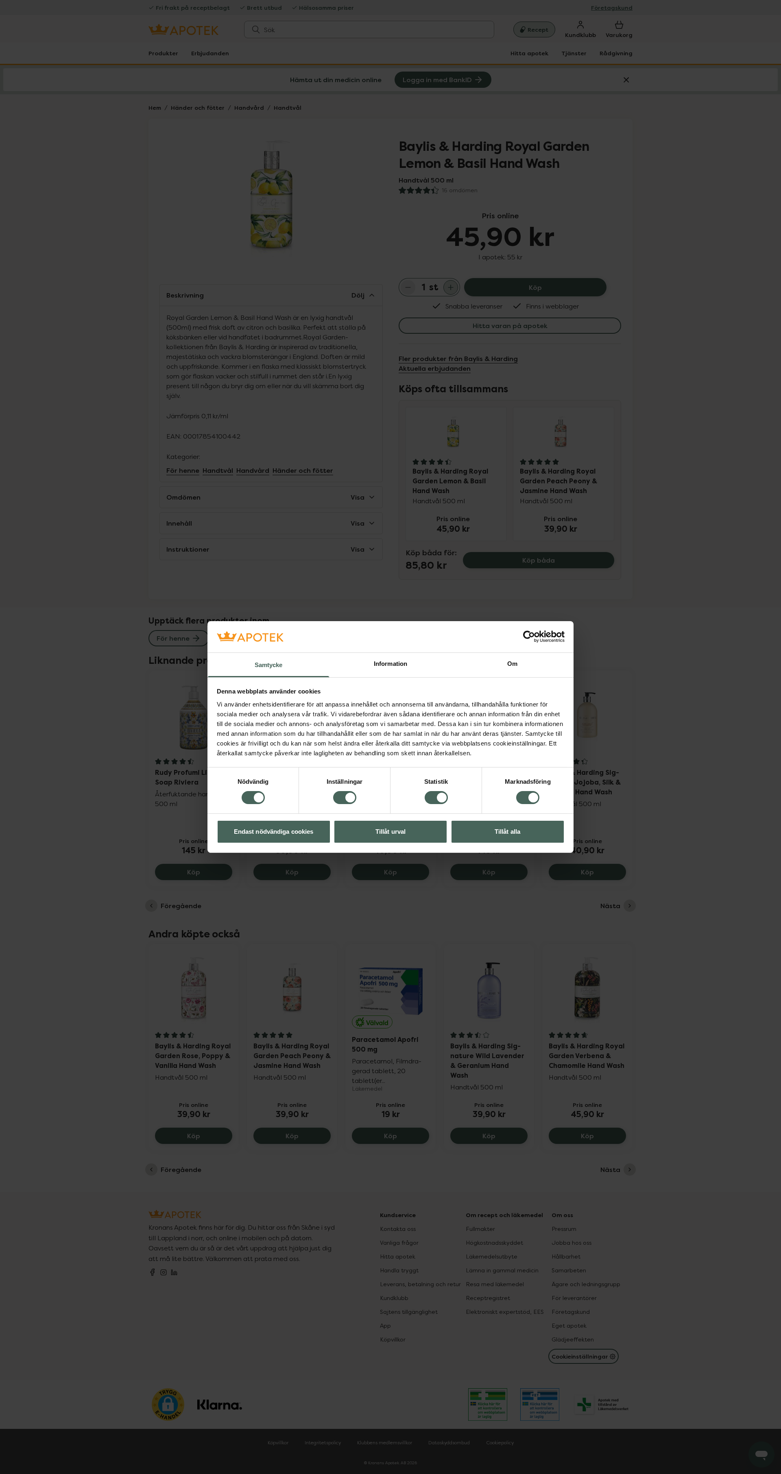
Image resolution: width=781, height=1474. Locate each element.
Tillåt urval (390, 831)
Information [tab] (390, 663)
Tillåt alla (507, 831)
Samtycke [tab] (269, 664)
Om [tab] (512, 663)
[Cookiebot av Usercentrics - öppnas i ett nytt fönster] (529, 636)
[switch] (344, 797)
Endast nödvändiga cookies (274, 831)
